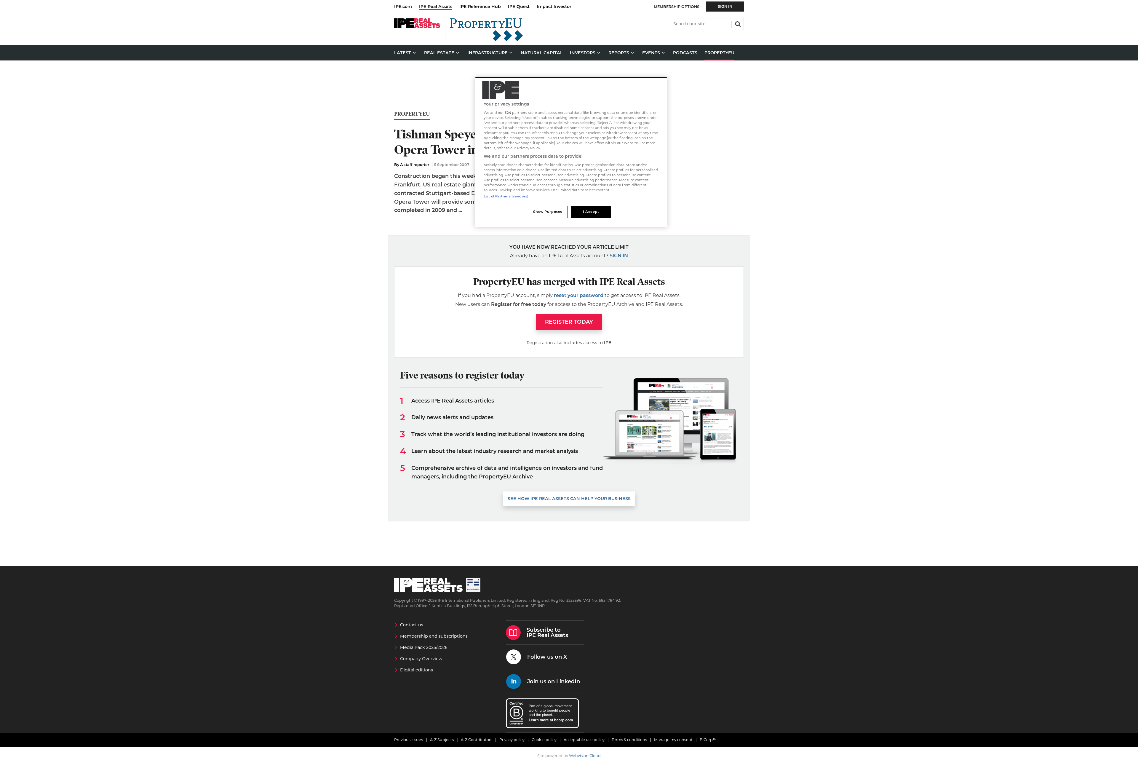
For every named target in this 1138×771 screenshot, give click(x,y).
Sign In (725, 6)
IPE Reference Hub (480, 6)
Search (737, 23)
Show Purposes (547, 212)
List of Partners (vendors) (506, 196)
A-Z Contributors (476, 740)
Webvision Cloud (585, 756)
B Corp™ (708, 740)
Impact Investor (554, 6)
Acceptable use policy (584, 740)
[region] (571, 152)
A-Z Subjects (442, 740)
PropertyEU (412, 114)
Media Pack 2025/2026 (423, 647)
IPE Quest (519, 6)
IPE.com (403, 6)
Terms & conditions (629, 740)
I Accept (591, 212)
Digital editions (416, 670)
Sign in (619, 255)
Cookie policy (544, 740)
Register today (569, 322)
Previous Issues (408, 740)
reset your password (578, 295)
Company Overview (421, 658)
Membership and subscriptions (434, 636)
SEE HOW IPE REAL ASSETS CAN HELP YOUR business (569, 498)
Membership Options (676, 6)
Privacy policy (512, 740)
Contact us (411, 625)
